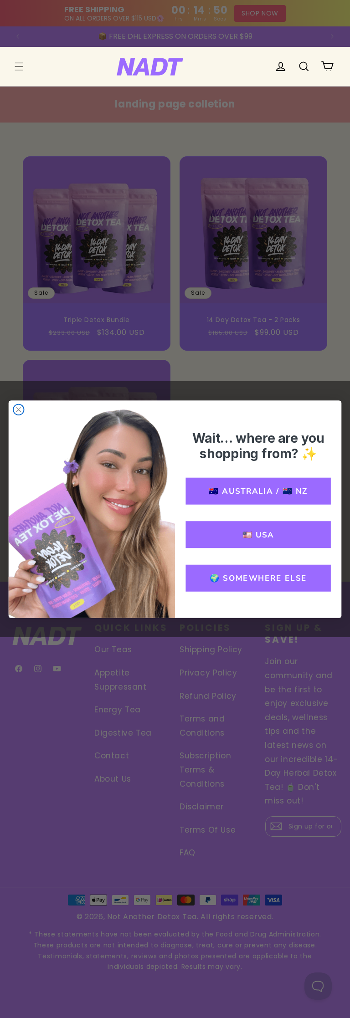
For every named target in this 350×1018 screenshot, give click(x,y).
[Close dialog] (18, 409)
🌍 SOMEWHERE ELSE (258, 578)
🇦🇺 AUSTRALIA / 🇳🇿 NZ (258, 491)
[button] (19, 66)
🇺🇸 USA (258, 534)
